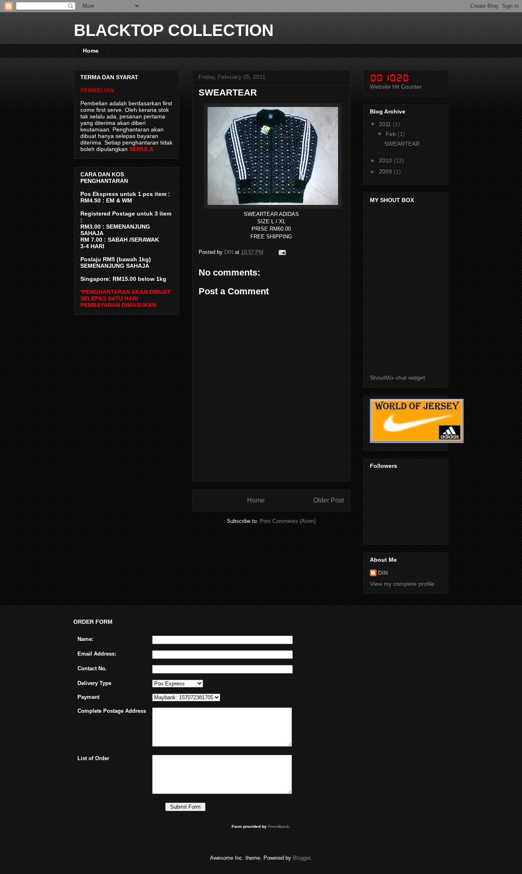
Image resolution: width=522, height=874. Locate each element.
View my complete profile (402, 583)
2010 (386, 160)
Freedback (278, 826)
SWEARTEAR (402, 143)
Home (91, 50)
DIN (383, 572)
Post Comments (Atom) (288, 521)
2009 (386, 171)
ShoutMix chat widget (397, 377)
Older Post (328, 500)
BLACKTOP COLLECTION (174, 30)
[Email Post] (282, 252)
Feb (392, 134)
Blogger (301, 858)
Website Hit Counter (396, 86)
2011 (386, 124)
